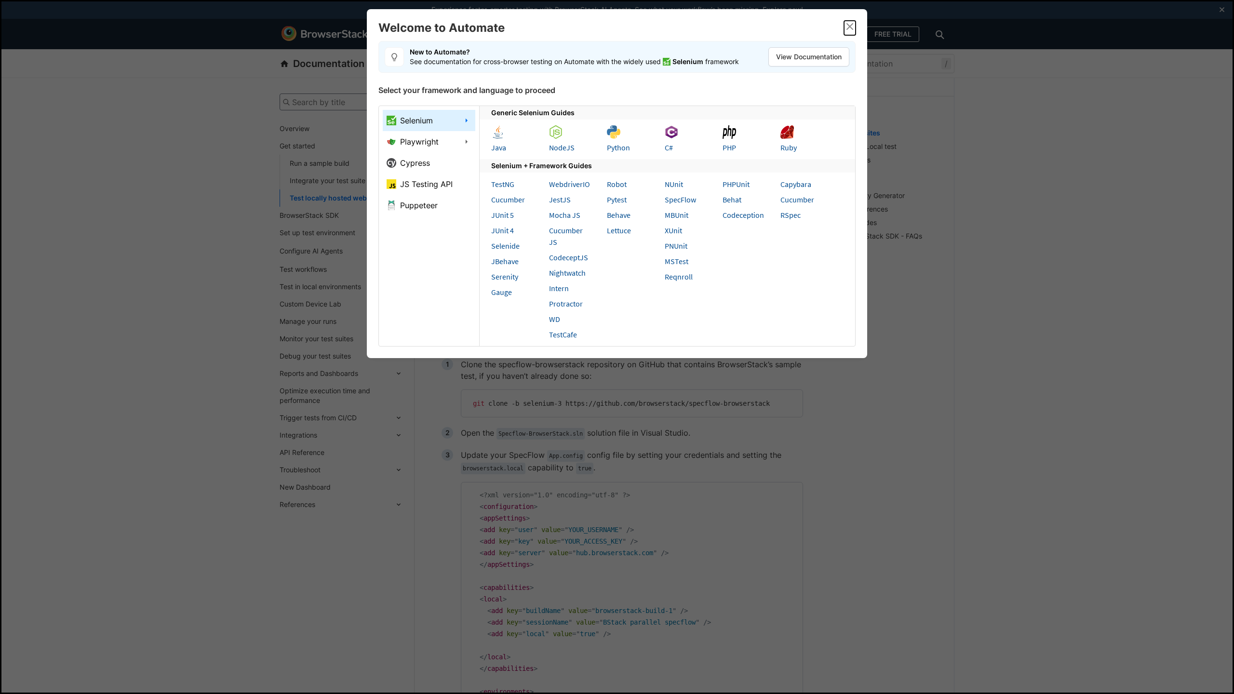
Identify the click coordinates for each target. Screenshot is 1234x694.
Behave (618, 215)
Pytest (617, 199)
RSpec (790, 215)
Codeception (743, 215)
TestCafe (563, 334)
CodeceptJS (568, 257)
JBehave (505, 261)
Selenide (505, 246)
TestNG (502, 184)
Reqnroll (679, 276)
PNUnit (676, 246)
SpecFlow (680, 199)
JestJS (560, 199)
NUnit (674, 184)
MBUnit (676, 215)
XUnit (673, 230)
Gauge (501, 292)
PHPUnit (736, 184)
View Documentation (809, 57)
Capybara (795, 184)
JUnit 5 (502, 215)
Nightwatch (567, 273)
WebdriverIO (569, 184)
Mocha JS (564, 215)
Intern (559, 288)
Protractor (566, 303)
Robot (617, 184)
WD (554, 319)
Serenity (504, 276)
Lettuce (619, 230)
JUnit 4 (502, 230)
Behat (732, 199)
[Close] (850, 28)
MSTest (676, 261)
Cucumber (508, 199)
